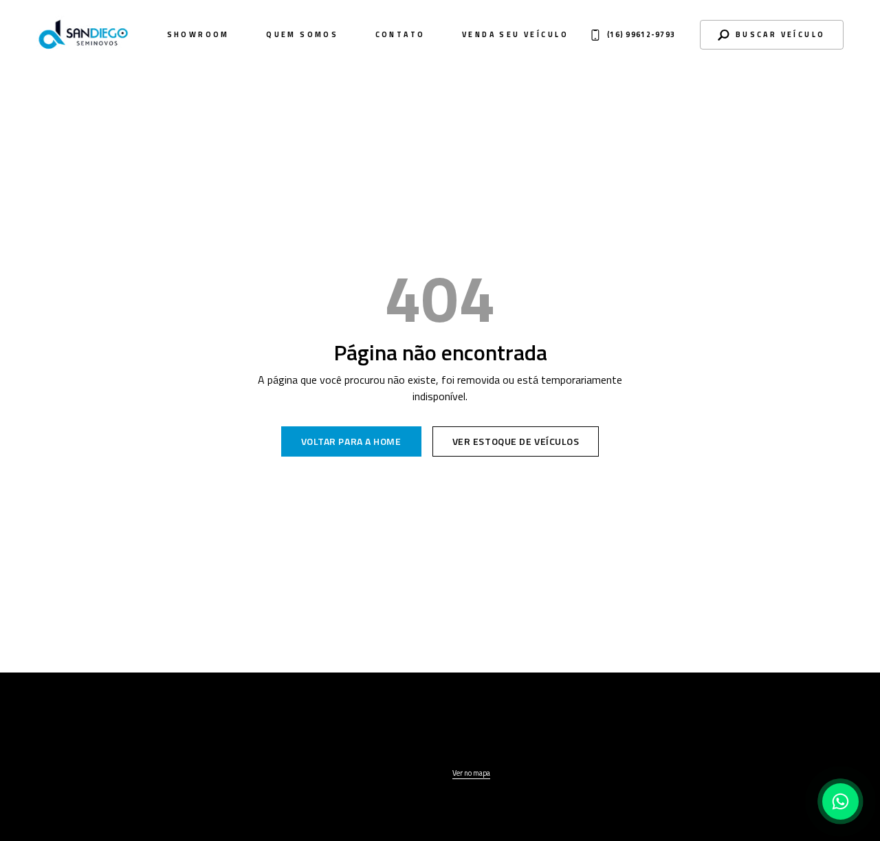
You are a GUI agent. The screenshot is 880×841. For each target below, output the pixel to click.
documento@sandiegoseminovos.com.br (724, 763)
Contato (400, 35)
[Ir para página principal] (88, 738)
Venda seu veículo (515, 35)
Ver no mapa (471, 772)
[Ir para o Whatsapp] (840, 801)
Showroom (198, 35)
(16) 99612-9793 (703, 747)
